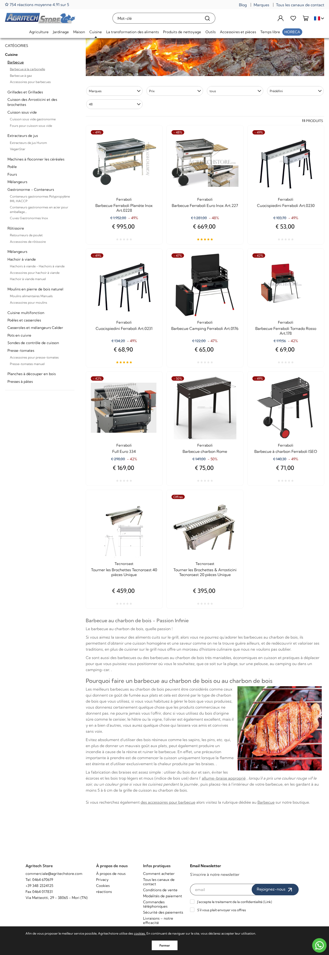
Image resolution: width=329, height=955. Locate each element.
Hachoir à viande (21, 259)
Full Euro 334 (124, 451)
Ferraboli (124, 199)
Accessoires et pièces (238, 32)
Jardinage (61, 32)
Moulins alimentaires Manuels (31, 296)
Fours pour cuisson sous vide (31, 126)
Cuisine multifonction (25, 312)
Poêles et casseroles (24, 320)
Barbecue (15, 62)
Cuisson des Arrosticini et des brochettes (32, 102)
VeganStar (17, 149)
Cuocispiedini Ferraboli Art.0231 (124, 328)
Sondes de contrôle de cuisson (33, 342)
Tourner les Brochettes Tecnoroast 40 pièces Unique (124, 572)
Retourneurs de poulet (26, 235)
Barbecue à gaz (21, 75)
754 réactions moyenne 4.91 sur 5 (39, 4)
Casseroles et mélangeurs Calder (35, 327)
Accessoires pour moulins (28, 302)
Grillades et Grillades (25, 92)
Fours (12, 174)
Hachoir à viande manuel (28, 279)
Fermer (164, 945)
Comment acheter (159, 873)
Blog (243, 5)
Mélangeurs (17, 181)
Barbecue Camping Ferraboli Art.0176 (204, 328)
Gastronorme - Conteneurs (30, 189)
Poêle (12, 166)
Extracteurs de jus (22, 135)
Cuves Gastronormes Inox (29, 218)
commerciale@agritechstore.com (54, 873)
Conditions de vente (160, 890)
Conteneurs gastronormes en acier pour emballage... (39, 209)
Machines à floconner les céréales (35, 159)
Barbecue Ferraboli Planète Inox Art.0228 (124, 208)
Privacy (102, 879)
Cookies (103, 885)
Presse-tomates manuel (27, 364)
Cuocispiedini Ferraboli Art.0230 (286, 205)
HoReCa (292, 32)
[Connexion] (280, 18)
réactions (104, 891)
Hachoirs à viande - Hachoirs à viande (37, 266)
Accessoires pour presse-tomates (34, 357)
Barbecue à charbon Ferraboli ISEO (285, 451)
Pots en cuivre (19, 335)
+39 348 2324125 (39, 885)
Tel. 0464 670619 (39, 879)
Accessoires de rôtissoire (28, 242)
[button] (114, 91)
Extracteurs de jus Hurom (28, 143)
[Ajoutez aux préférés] (150, 147)
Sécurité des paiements (163, 912)
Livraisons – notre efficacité (158, 920)
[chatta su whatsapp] (319, 945)
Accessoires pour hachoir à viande (34, 273)
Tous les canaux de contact (300, 5)
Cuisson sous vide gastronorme (33, 119)
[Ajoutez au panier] (231, 393)
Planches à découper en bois (31, 374)
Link (267, 902)
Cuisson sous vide (22, 112)
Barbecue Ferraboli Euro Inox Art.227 (205, 205)
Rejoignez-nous (271, 889)
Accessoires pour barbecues (30, 82)
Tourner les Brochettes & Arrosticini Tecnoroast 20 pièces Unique (205, 572)
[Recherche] (207, 18)
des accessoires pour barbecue (168, 802)
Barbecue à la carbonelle (27, 69)
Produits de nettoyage (182, 32)
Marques (261, 5)
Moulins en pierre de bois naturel (35, 289)
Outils (210, 32)
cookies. (140, 933)
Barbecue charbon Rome (205, 451)
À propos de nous (110, 873)
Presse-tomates (20, 350)
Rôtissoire (15, 228)
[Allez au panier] (306, 18)
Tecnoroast (124, 563)
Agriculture (39, 32)
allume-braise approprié (224, 778)
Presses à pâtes (20, 381)
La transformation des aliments (132, 32)
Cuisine (95, 32)
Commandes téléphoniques (155, 904)
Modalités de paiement (162, 896)
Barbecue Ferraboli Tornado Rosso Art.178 (285, 331)
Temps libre (270, 32)
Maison (79, 32)
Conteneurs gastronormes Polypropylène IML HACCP (40, 198)
